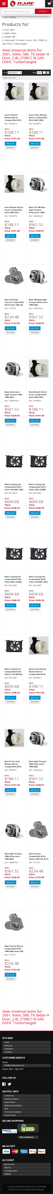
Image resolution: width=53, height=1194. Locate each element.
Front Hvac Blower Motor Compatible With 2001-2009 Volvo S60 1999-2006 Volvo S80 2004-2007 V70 (38, 121)
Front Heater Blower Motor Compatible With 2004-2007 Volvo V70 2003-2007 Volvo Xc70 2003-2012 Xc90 (14, 121)
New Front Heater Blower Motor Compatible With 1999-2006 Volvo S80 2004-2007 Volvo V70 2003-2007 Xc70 (38, 676)
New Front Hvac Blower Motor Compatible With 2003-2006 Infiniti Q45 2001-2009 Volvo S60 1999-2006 (14, 768)
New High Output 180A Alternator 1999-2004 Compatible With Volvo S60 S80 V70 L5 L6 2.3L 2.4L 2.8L (14, 860)
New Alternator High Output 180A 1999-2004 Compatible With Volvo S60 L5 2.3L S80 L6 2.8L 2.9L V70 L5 (14, 398)
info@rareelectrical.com (14, 1065)
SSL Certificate (26, 1137)
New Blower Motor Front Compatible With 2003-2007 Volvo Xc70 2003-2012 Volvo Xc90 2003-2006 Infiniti (38, 398)
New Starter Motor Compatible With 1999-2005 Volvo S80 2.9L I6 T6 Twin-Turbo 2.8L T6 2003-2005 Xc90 (14, 953)
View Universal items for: (26, 56)
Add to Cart (10, 144)
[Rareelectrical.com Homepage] (22, 3)
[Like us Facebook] (4, 1084)
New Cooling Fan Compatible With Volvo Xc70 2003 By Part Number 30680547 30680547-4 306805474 (14, 676)
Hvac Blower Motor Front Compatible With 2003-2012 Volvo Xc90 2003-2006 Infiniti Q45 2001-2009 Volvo (14, 214)
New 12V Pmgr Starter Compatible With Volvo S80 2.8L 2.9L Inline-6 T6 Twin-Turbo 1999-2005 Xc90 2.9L (14, 306)
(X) (3, 30)
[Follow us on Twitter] (9, 1084)
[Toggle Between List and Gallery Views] (46, 72)
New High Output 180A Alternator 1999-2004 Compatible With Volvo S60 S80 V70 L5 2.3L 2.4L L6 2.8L (38, 768)
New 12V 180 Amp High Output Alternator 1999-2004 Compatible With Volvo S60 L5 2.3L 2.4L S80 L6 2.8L (38, 214)
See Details (10, 148)
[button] (26, 11)
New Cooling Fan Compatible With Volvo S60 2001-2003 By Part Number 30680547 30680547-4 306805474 (14, 491)
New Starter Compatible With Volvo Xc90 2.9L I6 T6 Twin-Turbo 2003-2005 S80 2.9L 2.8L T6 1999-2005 (38, 860)
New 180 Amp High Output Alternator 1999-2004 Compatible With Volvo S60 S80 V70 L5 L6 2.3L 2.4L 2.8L (38, 306)
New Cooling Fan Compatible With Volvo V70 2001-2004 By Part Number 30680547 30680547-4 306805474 (38, 583)
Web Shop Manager (36, 1189)
